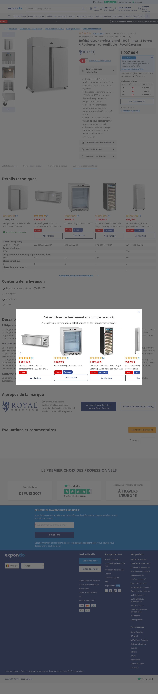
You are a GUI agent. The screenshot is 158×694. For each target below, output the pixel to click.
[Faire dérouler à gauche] (20, 353)
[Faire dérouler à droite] (138, 353)
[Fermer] (139, 312)
